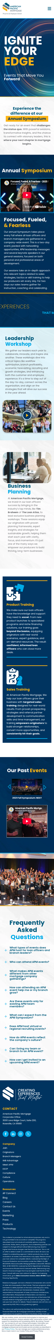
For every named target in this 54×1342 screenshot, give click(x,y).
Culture (6, 1177)
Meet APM (8, 1164)
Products (8, 1224)
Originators (8, 1152)
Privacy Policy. (10, 1329)
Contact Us (9, 1206)
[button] (27, 950)
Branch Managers (12, 1156)
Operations (8, 1181)
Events (6, 1211)
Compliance (9, 1173)
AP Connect (9, 1193)
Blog (5, 1197)
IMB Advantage (10, 1160)
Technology (9, 1228)
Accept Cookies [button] (27, 1337)
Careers (7, 1202)
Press (6, 1219)
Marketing (8, 1215)
